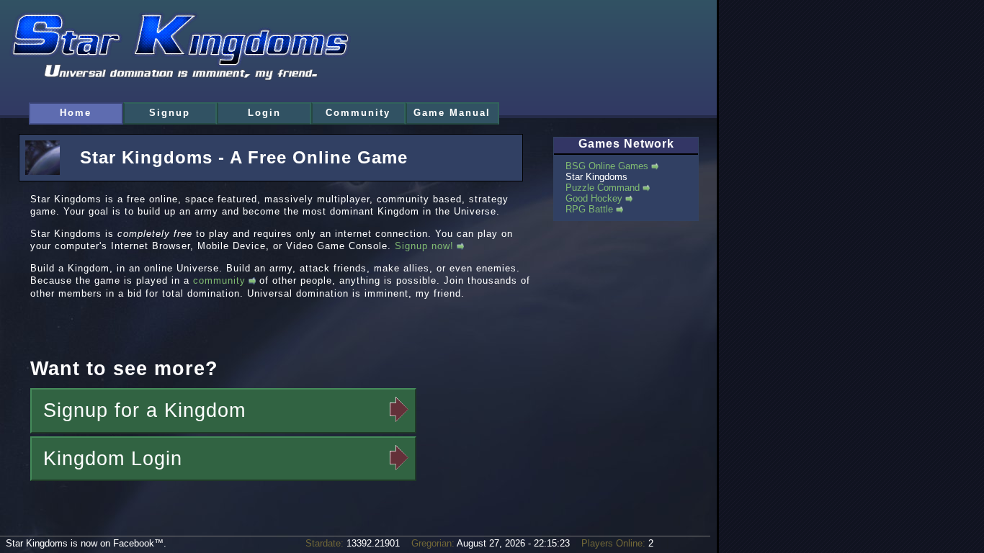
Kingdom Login (112, 458)
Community (358, 112)
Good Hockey (593, 198)
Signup (169, 112)
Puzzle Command (602, 187)
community (219, 280)
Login (264, 112)
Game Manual (452, 112)
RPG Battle (589, 209)
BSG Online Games (606, 166)
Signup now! (424, 245)
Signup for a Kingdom (144, 410)
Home (75, 112)
